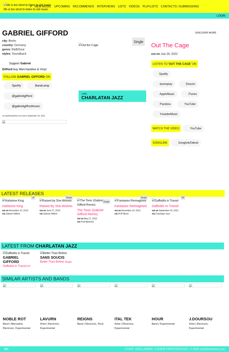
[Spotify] (214, 7)
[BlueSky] (199, 7)
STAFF (129, 349)
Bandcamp (42, 85)
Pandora (165, 104)
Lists (122, 6)
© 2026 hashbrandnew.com (207, 349)
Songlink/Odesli (187, 142)
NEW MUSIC (43, 6)
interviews (106, 6)
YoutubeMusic (168, 114)
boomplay (165, 83)
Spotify (16, 85)
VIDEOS (134, 6)
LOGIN (221, 15)
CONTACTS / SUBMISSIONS (180, 6)
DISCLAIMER (144, 349)
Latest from (39, 245)
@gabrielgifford (22, 96)
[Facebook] (207, 7)
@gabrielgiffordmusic (26, 106)
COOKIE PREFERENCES (171, 349)
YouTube (190, 104)
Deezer (190, 83)
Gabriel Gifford (35, 33)
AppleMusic (167, 93)
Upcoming (62, 6)
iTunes (192, 93)
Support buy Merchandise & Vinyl (24, 66)
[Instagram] (191, 7)
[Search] (222, 7)
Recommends (83, 6)
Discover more (206, 32)
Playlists (150, 6)
